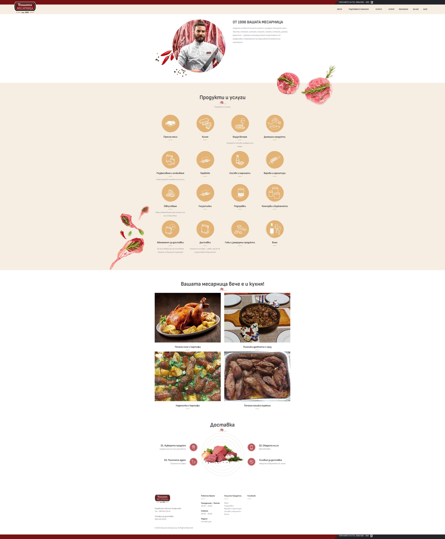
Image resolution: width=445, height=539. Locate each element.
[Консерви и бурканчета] (274, 193)
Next (293, 50)
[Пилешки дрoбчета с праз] (257, 317)
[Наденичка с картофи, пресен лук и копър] (188, 376)
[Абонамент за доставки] (170, 229)
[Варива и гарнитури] (274, 160)
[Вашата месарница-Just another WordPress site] (25, 7)
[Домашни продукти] (274, 123)
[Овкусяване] (170, 193)
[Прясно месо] (170, 123)
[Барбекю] (205, 160)
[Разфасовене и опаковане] (170, 160)
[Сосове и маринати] (240, 160)
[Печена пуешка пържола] (257, 376)
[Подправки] (240, 193)
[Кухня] (205, 123)
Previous (151, 50)
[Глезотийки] (205, 193)
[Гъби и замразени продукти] (240, 229)
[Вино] (274, 229)
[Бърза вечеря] (240, 123)
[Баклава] (188, 317)
